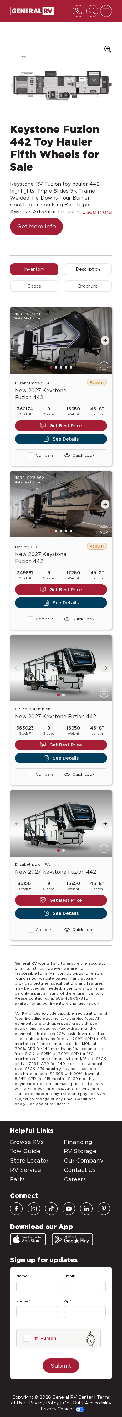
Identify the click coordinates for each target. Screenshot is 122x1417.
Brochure (88, 286)
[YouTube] (69, 1208)
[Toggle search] (92, 11)
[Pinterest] (104, 1208)
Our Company (84, 1160)
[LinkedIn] (86, 1208)
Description (88, 269)
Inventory (34, 269)
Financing (78, 1142)
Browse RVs (26, 1142)
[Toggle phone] (78, 11)
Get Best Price (65, 425)
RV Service (25, 1170)
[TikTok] (51, 1208)
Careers (75, 1179)
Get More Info (36, 226)
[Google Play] (72, 1239)
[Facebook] (16, 1208)
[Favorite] (104, 365)
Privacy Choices (58, 1408)
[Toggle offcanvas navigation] (106, 11)
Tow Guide (25, 1151)
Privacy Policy (44, 1402)
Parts (17, 1179)
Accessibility (98, 1402)
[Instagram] (34, 1208)
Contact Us (80, 1170)
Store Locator (29, 1160)
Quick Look (83, 455)
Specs (34, 286)
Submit (61, 1365)
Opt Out (72, 1402)
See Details (66, 438)
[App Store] (28, 1239)
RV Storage (80, 1151)
